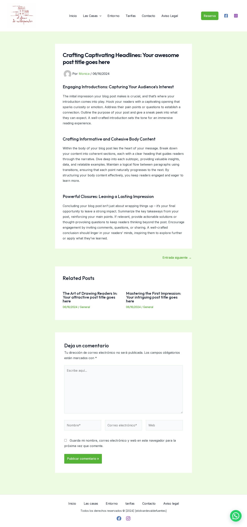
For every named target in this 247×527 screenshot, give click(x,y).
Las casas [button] (90, 16)
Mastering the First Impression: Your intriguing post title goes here (153, 297)
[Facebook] (226, 15)
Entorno (113, 16)
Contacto (148, 16)
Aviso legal (169, 16)
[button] (100, 16)
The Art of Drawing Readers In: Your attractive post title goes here (90, 297)
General (85, 307)
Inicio (73, 16)
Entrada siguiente (177, 257)
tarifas (131, 16)
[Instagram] (236, 15)
